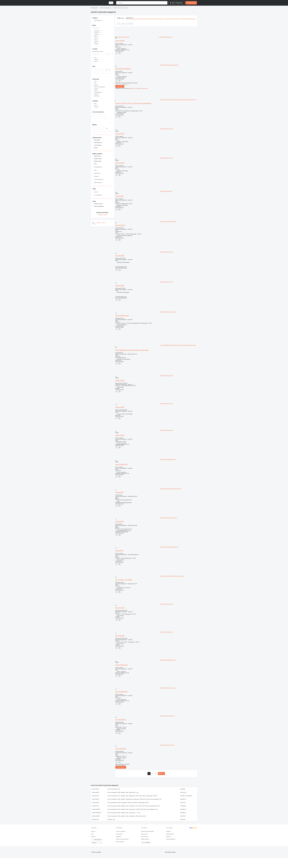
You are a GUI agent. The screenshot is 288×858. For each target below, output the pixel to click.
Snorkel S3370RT (120, 225)
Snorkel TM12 (119, 550)
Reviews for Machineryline (122, 839)
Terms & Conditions (120, 831)
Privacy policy (119, 834)
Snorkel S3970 (95, 792)
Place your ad (120, 767)
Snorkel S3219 (95, 789)
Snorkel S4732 (95, 795)
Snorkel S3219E (119, 133)
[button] (116, 53)
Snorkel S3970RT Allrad (122, 315)
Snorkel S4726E (119, 435)
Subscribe (119, 86)
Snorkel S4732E (119, 380)
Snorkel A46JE (119, 492)
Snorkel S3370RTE (120, 719)
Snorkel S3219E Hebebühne (123, 68)
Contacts (93, 836)
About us (93, 831)
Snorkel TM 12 (95, 806)
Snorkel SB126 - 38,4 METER (123, 580)
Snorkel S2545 (119, 196)
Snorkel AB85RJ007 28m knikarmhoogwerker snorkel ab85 (131, 350)
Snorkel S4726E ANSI (121, 665)
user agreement (144, 88)
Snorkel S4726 (95, 802)
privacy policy (134, 88)
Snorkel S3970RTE (120, 749)
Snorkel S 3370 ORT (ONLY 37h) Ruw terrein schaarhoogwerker (133, 103)
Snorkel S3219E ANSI (121, 464)
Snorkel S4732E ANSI (121, 691)
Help (92, 834)
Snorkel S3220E (119, 41)
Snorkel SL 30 (95, 819)
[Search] (118, 3)
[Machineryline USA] (99, 2)
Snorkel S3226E (96, 816)
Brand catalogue (120, 841)
